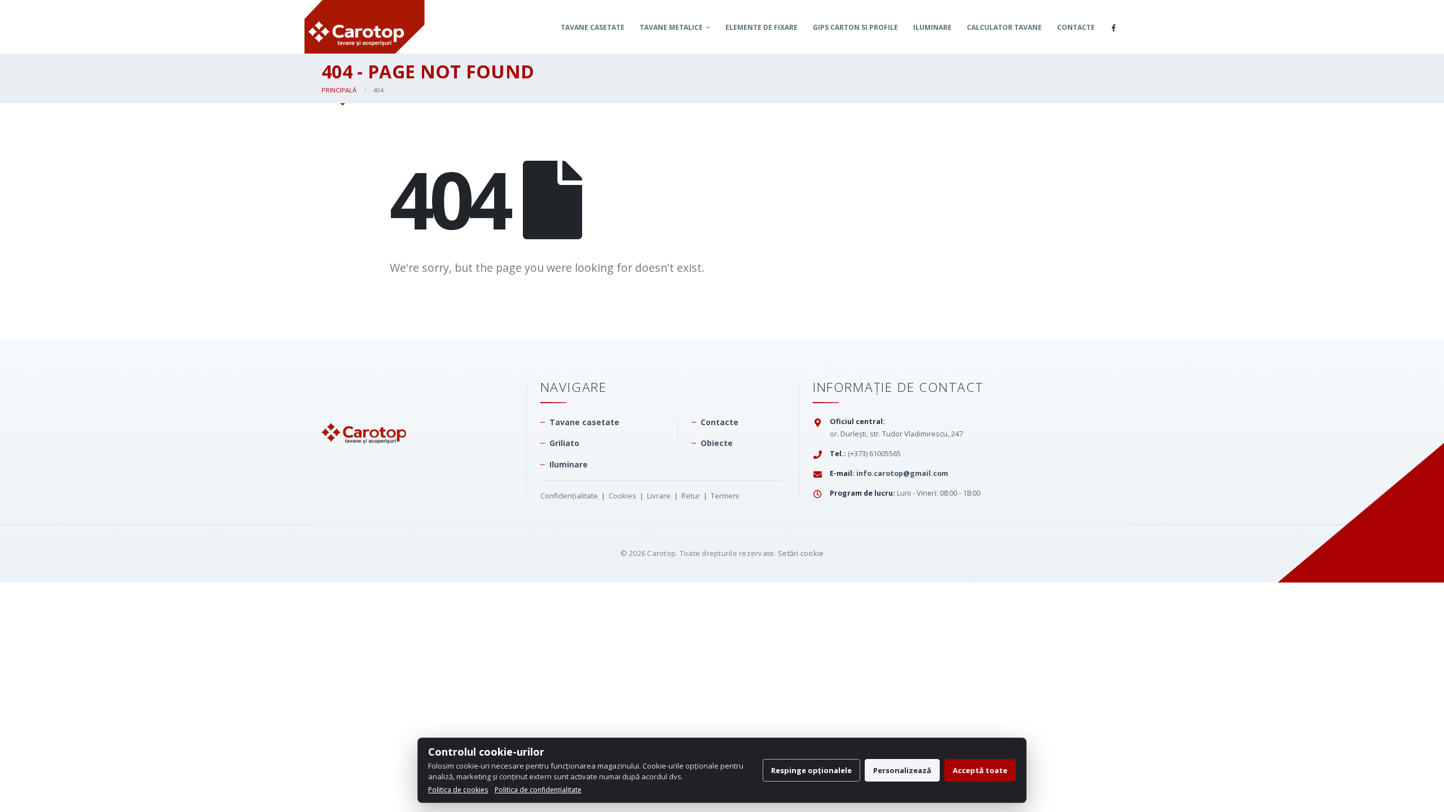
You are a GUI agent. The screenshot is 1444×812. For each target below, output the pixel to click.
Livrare (659, 496)
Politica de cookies (458, 790)
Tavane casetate (592, 27)
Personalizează (902, 770)
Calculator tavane (1004, 27)
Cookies (622, 496)
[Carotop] (364, 411)
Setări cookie (801, 553)
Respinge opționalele (811, 770)
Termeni (725, 496)
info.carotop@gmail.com (902, 473)
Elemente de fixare (761, 27)
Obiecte (717, 443)
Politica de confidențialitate (538, 790)
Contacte (1076, 27)
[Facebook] (1113, 27)
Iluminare (932, 27)
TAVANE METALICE (671, 27)
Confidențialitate (569, 496)
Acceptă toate (980, 770)
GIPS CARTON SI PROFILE (855, 27)
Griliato (564, 443)
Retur (690, 496)
